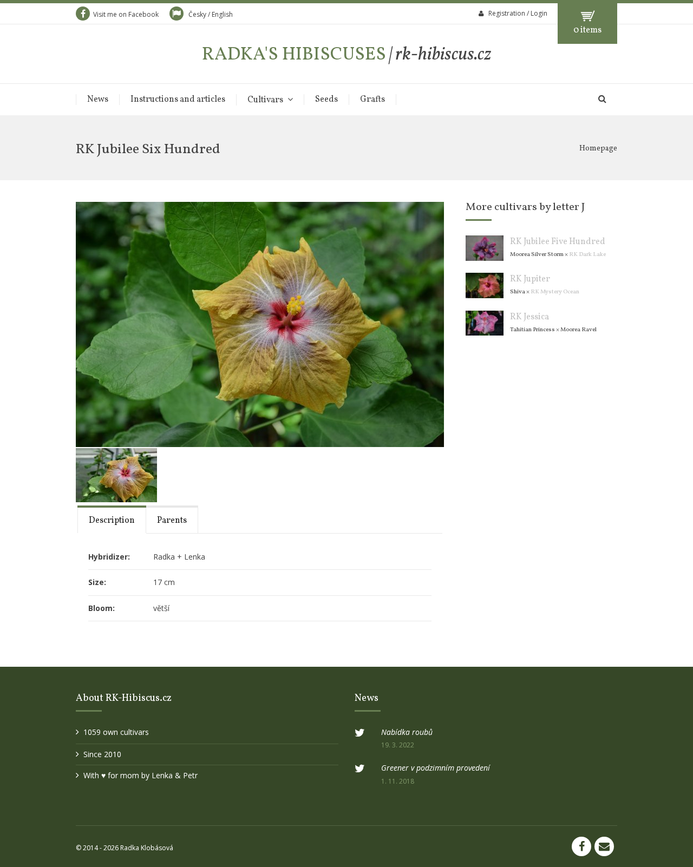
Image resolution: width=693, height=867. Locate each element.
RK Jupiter (530, 279)
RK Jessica (529, 317)
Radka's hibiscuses (347, 55)
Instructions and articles (177, 99)
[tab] (111, 519)
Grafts (372, 99)
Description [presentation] (112, 521)
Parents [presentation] (172, 521)
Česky (197, 14)
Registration (506, 13)
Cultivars (265, 100)
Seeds (326, 99)
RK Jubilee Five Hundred (557, 242)
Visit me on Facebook (126, 14)
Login (539, 13)
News (97, 99)
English (222, 14)
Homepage (598, 148)
